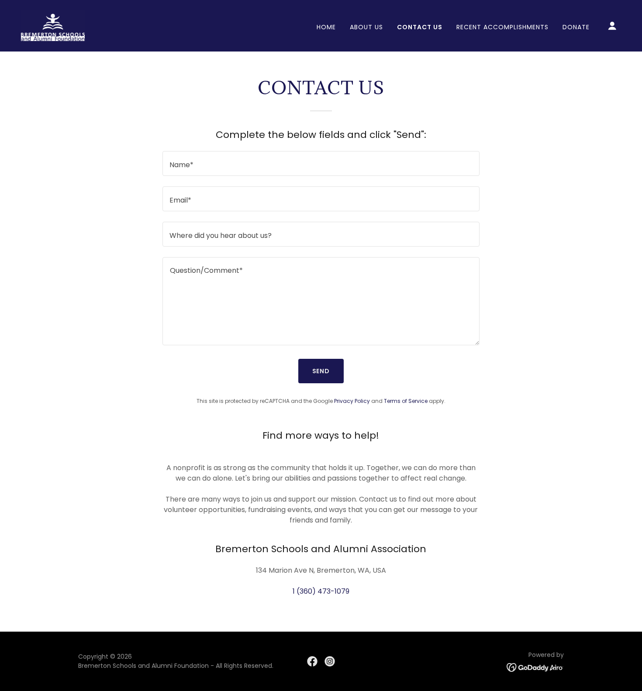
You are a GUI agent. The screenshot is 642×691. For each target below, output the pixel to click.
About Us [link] (366, 27)
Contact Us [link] (419, 27)
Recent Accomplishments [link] (502, 27)
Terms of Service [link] (406, 401)
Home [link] (326, 27)
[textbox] (320, 163)
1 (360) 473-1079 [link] (321, 591)
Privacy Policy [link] (352, 401)
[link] (53, 25)
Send (321, 371)
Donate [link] (576, 27)
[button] (612, 25)
